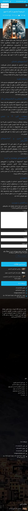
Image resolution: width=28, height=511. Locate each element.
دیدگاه (25, 211)
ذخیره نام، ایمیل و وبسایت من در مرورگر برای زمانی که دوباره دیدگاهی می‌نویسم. (15, 252)
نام (26, 231)
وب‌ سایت (24, 243)
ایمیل (25, 237)
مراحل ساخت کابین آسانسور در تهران (13, 273)
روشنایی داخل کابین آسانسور (14, 269)
